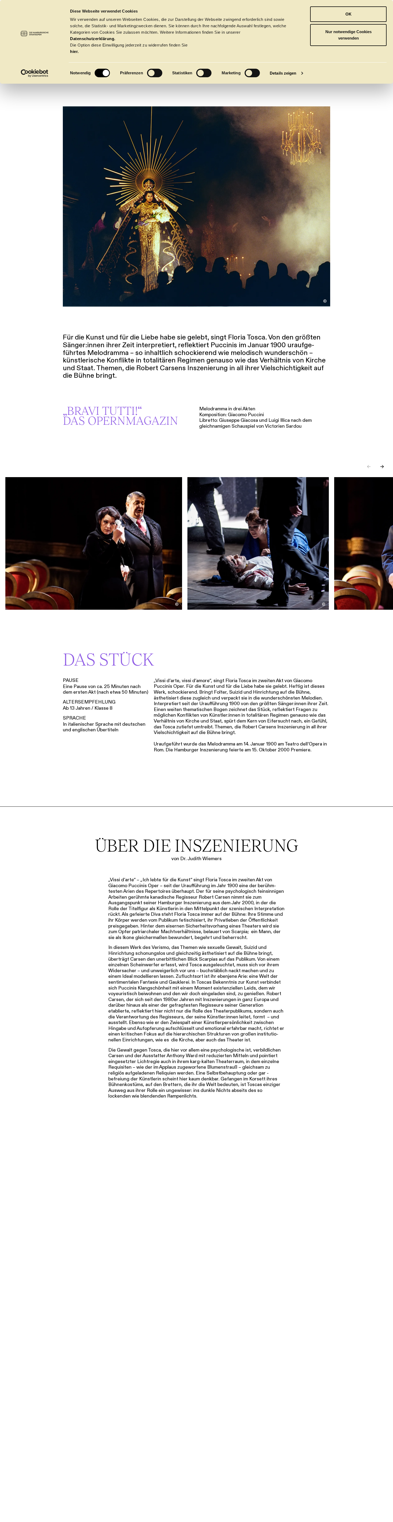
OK (348, 14)
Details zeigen (283, 73)
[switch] (154, 73)
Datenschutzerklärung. (92, 38)
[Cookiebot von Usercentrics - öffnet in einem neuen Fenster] (34, 73)
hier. (74, 51)
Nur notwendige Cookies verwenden (348, 34)
